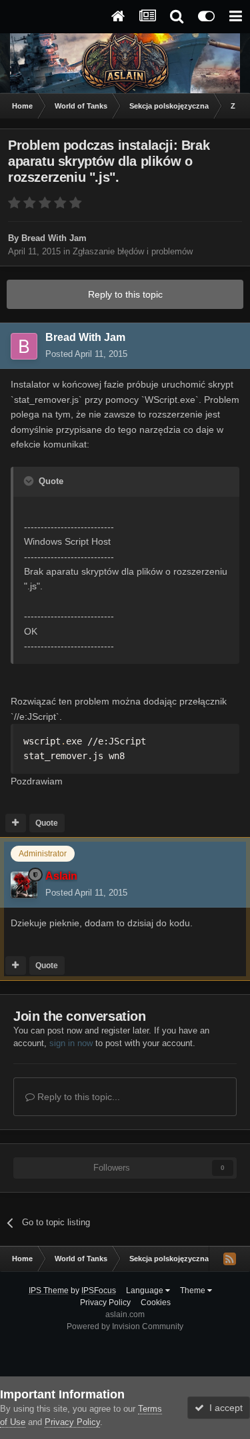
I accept (223, 1407)
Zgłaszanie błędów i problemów (133, 251)
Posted (86, 354)
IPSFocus (98, 1290)
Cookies (156, 1302)
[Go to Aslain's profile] (24, 885)
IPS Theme (49, 1290)
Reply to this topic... (77, 1096)
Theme (193, 1290)
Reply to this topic (125, 294)
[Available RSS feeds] (229, 1258)
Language (145, 1290)
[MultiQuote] (15, 823)
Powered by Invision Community (125, 1326)
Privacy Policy (105, 1302)
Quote (46, 823)
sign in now (71, 1043)
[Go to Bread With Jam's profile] (24, 346)
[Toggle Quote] (30, 480)
